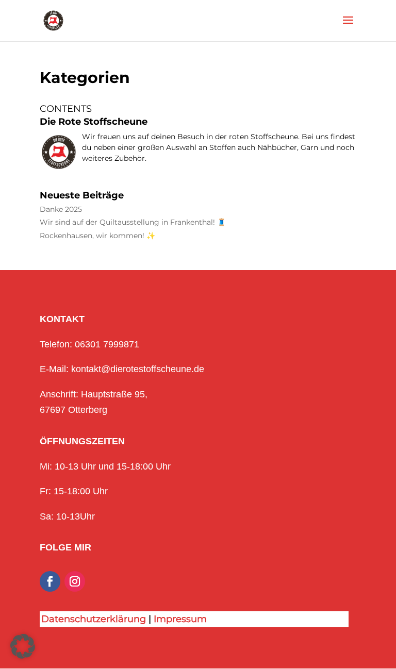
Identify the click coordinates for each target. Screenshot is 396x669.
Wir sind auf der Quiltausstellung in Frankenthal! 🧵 (133, 222)
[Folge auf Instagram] (74, 581)
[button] (22, 646)
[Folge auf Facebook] (50, 581)
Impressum (180, 619)
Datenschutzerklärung (93, 619)
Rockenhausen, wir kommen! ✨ (97, 235)
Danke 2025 (61, 209)
